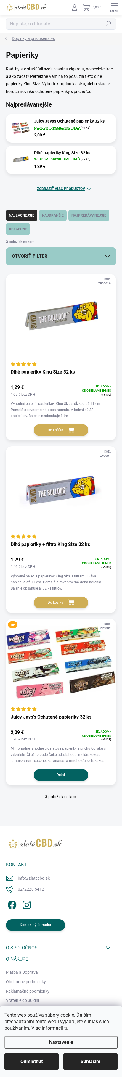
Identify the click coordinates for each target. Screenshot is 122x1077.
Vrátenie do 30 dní (22, 1000)
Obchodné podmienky (26, 981)
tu (66, 1028)
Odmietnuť (31, 1061)
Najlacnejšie (21, 215)
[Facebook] (11, 904)
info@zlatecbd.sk (34, 878)
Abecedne (18, 229)
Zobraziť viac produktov (61, 189)
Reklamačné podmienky (27, 991)
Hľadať (108, 24)
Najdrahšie (53, 215)
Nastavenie (61, 1042)
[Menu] (114, 7)
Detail (61, 775)
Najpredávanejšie (88, 215)
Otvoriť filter (29, 256)
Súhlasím (90, 1061)
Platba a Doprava (22, 972)
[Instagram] (26, 904)
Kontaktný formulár (35, 925)
